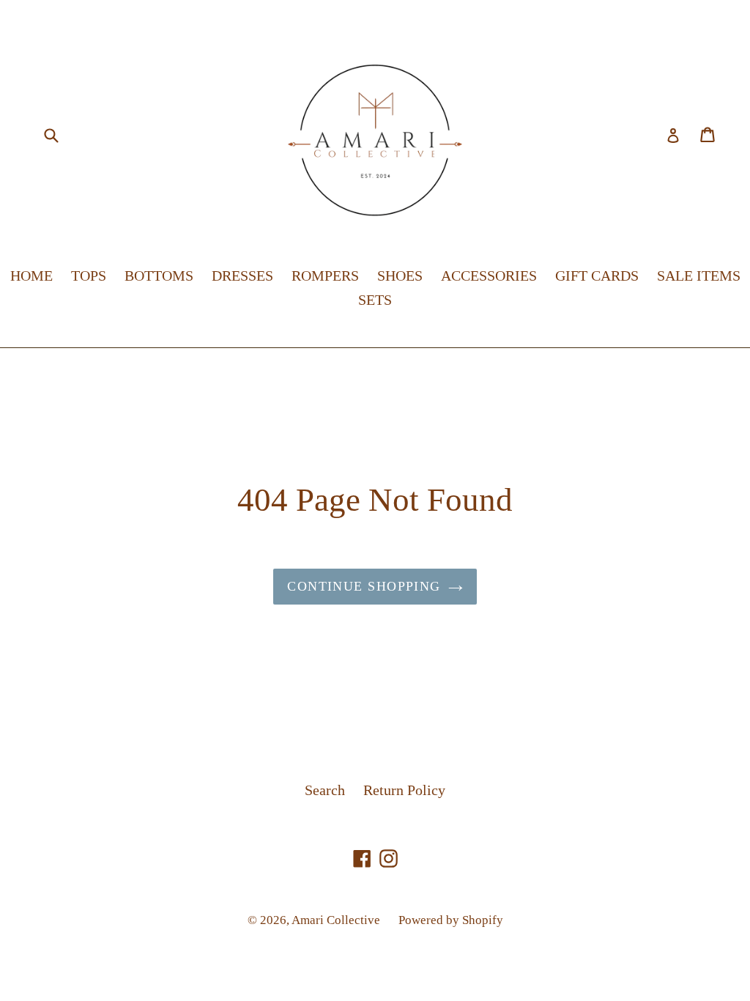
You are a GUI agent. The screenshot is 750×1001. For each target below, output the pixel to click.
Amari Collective (336, 920)
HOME (31, 275)
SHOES (400, 275)
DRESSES (242, 275)
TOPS (88, 275)
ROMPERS (325, 275)
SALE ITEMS (698, 275)
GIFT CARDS (597, 275)
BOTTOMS (159, 275)
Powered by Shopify (450, 920)
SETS (375, 300)
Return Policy (404, 790)
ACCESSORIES (489, 275)
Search (325, 790)
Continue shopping (363, 586)
